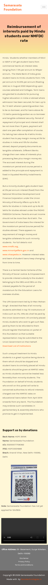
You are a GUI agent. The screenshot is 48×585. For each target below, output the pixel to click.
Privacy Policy (24, 562)
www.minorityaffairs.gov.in (16, 250)
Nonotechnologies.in (31, 579)
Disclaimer (24, 558)
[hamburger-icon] (44, 7)
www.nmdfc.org (10, 246)
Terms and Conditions (24, 565)
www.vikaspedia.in (12, 254)
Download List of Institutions (17, 346)
